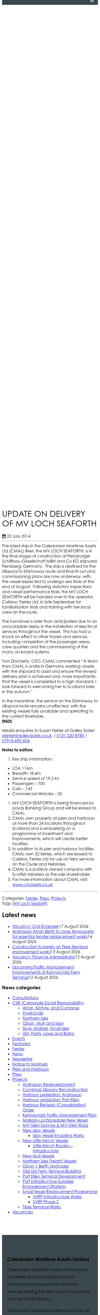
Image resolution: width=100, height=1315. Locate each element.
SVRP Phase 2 (46, 1201)
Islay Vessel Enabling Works (58, 1135)
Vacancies (22, 1212)
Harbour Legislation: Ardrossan (52, 1094)
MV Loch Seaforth (30, 903)
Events (18, 1038)
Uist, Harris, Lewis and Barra (48, 1033)
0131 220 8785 (70, 735)
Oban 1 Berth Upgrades (46, 1166)
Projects (58, 898)
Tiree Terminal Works (42, 1206)
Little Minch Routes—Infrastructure (53, 1148)
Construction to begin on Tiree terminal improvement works (50, 949)
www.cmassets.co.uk (32, 884)
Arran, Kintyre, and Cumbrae (51, 1007)
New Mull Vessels (38, 1155)
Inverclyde (33, 1013)
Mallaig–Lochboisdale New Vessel (55, 1120)
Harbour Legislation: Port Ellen (51, 1099)
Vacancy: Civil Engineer (35, 926)
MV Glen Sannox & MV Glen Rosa (55, 1125)
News (17, 1053)
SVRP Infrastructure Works (57, 1196)
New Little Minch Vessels (45, 1140)
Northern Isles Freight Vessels (49, 1161)
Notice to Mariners (30, 1064)
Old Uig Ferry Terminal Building (52, 1171)
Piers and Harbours (30, 1069)
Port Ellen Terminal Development (54, 1176)
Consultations (25, 997)
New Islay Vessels (39, 1130)
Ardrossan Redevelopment (49, 1084)
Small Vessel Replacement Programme (60, 1191)
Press (44, 898)
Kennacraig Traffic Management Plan (59, 1115)
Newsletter (22, 1058)
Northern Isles (35, 1018)
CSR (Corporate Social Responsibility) (48, 1002)
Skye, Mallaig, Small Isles (46, 1028)
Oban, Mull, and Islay (43, 1023)
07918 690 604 (15, 740)
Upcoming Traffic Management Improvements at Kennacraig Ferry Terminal (46, 972)
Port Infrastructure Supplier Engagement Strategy (48, 1184)
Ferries (32, 898)
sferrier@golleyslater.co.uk (27, 735)
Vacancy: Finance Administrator (43, 956)
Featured (21, 1043)
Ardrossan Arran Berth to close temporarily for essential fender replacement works (53, 934)
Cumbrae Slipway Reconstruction (55, 1089)
